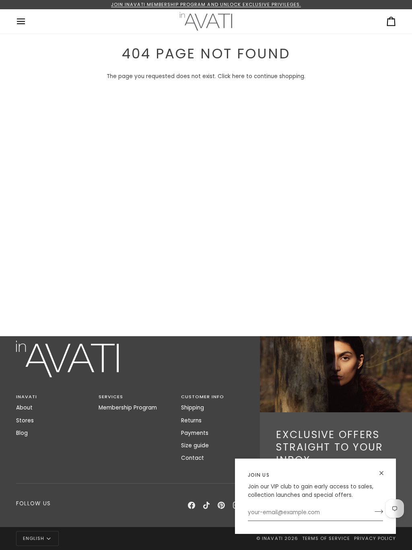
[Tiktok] (206, 505)
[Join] (376, 511)
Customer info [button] (202, 396)
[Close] (385, 473)
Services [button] (111, 396)
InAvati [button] (26, 396)
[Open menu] (28, 21)
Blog (22, 433)
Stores (25, 420)
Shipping (192, 407)
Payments (194, 433)
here (238, 76)
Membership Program (128, 407)
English (33, 538)
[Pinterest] (221, 505)
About (24, 407)
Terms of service (326, 538)
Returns (191, 420)
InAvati (272, 538)
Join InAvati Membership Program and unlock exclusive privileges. (206, 4)
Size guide (195, 445)
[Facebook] (191, 505)
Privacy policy (375, 538)
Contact (192, 458)
